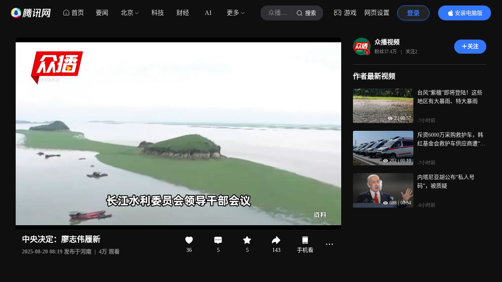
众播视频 (387, 42)
